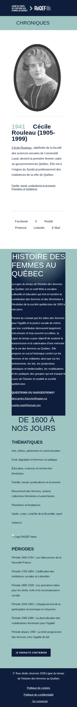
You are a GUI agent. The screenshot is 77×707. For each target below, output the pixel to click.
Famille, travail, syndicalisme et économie (33, 185)
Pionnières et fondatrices (24, 189)
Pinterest (20, 227)
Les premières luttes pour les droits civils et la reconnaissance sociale (36, 590)
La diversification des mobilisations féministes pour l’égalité (36, 620)
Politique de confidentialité (39, 694)
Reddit (48, 221)
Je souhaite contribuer (31, 652)
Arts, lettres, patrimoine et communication (36, 450)
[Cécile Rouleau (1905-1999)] (38, 79)
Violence (17, 522)
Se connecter (40, 701)
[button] (63, 8)
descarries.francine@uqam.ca (29, 398)
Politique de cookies (38, 687)
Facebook (21, 221)
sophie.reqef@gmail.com (26, 405)
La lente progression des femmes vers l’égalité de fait (36, 634)
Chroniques (33, 23)
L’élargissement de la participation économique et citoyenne (36, 607)
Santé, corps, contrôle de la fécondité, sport (37, 513)
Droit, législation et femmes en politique (34, 459)
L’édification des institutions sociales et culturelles (33, 574)
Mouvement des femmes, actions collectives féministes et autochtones (33, 494)
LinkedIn (39, 227)
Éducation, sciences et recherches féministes (32, 471)
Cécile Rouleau (22, 147)
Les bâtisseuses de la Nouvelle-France (36, 560)
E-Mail (55, 227)
